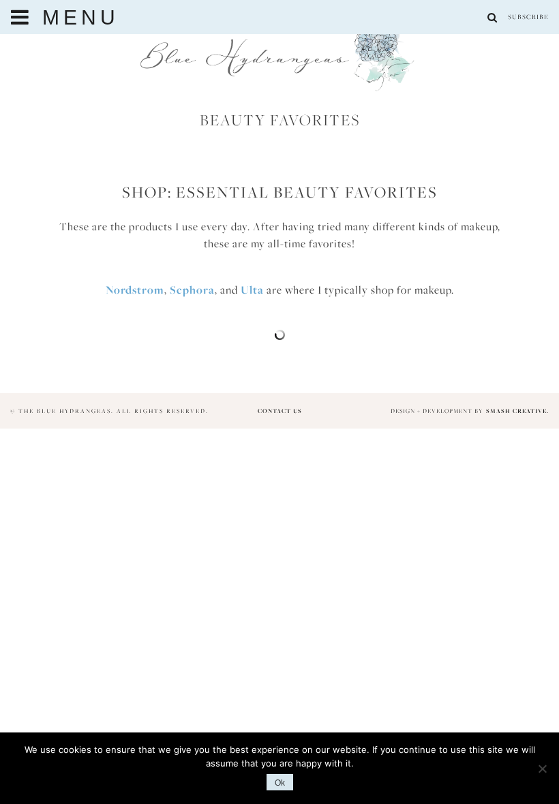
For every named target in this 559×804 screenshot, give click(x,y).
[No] (542, 768)
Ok (280, 783)
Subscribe (528, 16)
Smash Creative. (517, 411)
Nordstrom (135, 289)
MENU (76, 17)
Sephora (192, 289)
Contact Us (280, 411)
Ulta (252, 289)
